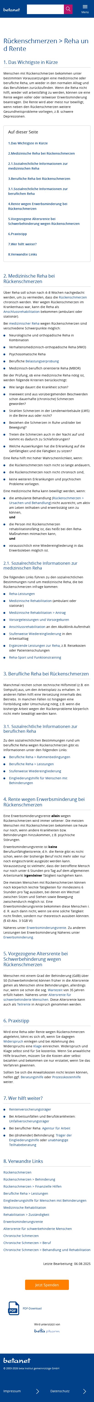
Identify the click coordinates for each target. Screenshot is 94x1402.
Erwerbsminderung (18, 937)
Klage (37, 1046)
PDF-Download (32, 1308)
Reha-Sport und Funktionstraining (35, 657)
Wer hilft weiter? (24, 244)
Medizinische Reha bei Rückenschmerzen (43, 153)
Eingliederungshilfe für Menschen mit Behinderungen (44, 1200)
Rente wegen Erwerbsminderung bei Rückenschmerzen (37, 206)
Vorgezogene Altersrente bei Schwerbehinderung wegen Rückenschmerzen (44, 221)
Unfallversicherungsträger (29, 1121)
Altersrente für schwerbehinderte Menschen (37, 1228)
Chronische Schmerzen (21, 1236)
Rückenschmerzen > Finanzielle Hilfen (32, 1186)
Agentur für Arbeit (56, 1128)
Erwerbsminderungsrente (46, 927)
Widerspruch (13, 1041)
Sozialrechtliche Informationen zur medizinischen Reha (38, 166)
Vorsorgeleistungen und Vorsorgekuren (39, 619)
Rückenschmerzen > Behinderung (29, 1179)
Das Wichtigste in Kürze (29, 143)
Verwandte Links (24, 254)
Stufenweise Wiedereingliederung (35, 634)
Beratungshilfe (32, 1077)
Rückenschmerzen (73, 297)
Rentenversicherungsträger (30, 1109)
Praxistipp (19, 234)
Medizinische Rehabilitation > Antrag (37, 612)
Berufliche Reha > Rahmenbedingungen (39, 757)
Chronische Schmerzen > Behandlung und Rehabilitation (47, 1250)
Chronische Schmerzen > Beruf (27, 1243)
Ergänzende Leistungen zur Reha (34, 645)
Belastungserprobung (42, 361)
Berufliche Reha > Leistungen (31, 764)
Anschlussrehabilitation (21, 311)
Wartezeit (55, 990)
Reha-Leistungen (22, 594)
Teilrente (24, 1004)
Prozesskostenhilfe (66, 1077)
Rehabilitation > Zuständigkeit (26, 1214)
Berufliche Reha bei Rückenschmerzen (40, 178)
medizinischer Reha (24, 323)
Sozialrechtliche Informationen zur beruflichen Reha (38, 191)
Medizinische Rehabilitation (30, 601)
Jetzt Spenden (47, 1284)
